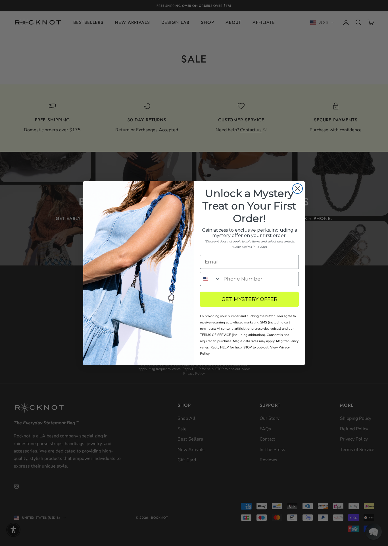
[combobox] (210, 279)
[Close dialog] (298, 189)
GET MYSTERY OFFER (250, 299)
